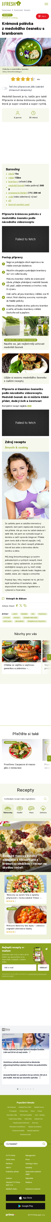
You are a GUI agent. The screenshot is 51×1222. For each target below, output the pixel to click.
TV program (13, 1111)
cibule (11, 173)
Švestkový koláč (25, 1134)
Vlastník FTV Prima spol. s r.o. (13, 1183)
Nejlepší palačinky (33, 1131)
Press (28, 1159)
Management (30, 1155)
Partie (33, 1111)
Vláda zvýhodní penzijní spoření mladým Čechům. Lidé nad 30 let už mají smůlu (24, 1050)
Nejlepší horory (39, 1107)
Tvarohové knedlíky (18, 1131)
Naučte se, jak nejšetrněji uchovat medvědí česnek (24, 345)
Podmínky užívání (12, 1172)
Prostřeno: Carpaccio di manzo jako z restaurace (19, 766)
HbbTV (8, 1168)
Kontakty (29, 1168)
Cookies (9, 1178)
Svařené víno (38, 1119)
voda (10, 196)
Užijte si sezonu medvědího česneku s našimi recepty (25, 379)
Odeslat (43, 967)
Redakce (29, 1182)
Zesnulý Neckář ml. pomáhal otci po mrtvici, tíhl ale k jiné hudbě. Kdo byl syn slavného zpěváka (25, 1076)
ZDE (29, 406)
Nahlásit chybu (11, 1189)
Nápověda (29, 1178)
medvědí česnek (16, 185)
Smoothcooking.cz (22, 556)
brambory (13, 181)
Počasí (40, 1111)
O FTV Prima (10, 1155)
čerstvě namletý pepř (19, 204)
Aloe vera (35, 1123)
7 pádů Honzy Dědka (14, 1119)
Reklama (9, 1164)
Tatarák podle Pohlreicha (21, 1123)
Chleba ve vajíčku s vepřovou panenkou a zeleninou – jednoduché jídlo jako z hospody (20, 667)
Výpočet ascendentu (34, 1127)
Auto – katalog (39, 1115)
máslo (11, 177)
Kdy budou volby (12, 1115)
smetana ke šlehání (17, 192)
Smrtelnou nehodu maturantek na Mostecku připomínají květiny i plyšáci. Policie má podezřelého (25, 1063)
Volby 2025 (28, 1119)
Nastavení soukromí (33, 1189)
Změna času (24, 1111)
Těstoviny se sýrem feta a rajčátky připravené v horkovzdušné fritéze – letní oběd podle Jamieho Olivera (23, 898)
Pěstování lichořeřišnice (17, 1127)
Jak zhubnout (11, 1107)
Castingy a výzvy (32, 1164)
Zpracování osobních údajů (33, 1173)
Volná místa (10, 1159)
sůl (9, 200)
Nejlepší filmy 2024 (25, 1107)
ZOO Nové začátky (26, 1115)
